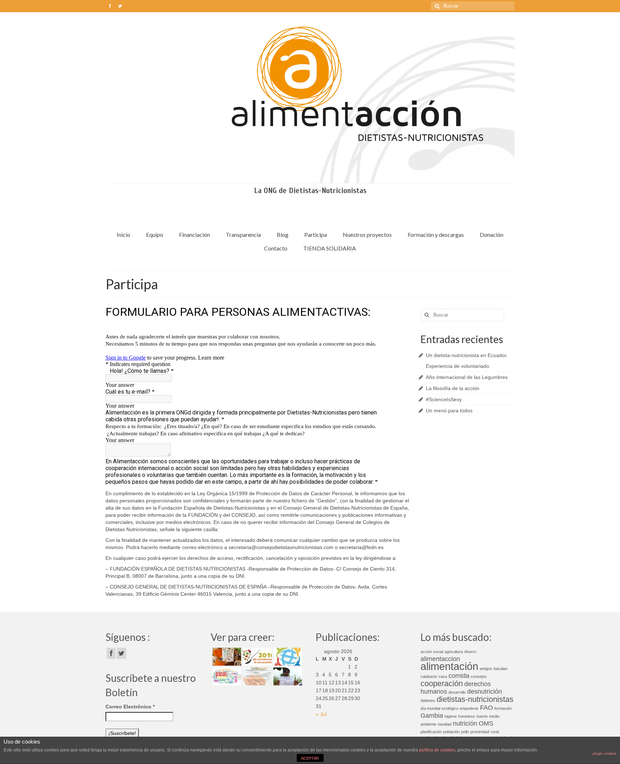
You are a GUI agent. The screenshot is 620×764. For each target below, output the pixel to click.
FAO (486, 707)
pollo (465, 732)
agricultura (454, 652)
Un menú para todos (449, 410)
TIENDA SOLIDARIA (329, 248)
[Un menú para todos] (256, 676)
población (451, 732)
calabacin (429, 676)
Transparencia (243, 234)
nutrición (465, 723)
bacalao (500, 668)
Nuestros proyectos (367, 234)
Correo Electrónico (130, 706)
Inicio (123, 234)
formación (503, 708)
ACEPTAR (310, 758)
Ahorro (470, 652)
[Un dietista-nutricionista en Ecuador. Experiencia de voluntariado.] (226, 657)
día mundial (430, 708)
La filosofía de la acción (452, 388)
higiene (451, 716)
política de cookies (437, 750)
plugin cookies (604, 753)
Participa (315, 234)
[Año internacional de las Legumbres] (256, 657)
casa (442, 676)
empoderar (469, 708)
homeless (466, 716)
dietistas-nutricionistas (475, 699)
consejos (479, 676)
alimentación (449, 666)
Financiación (194, 234)
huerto (482, 716)
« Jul (321, 714)
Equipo (154, 234)
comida (458, 675)
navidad (444, 724)
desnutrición (484, 691)
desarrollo (457, 692)
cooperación (442, 683)
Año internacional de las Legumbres (467, 377)
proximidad (479, 732)
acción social (432, 652)
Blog (282, 234)
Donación (491, 234)
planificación (431, 732)
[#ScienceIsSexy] (226, 676)
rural (495, 732)
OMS (486, 723)
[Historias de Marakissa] (287, 676)
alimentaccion (440, 658)
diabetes (428, 700)
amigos (486, 668)
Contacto (275, 248)
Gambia (432, 715)
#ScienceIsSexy (444, 399)
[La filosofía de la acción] (287, 657)
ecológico (450, 708)
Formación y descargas (436, 234)
